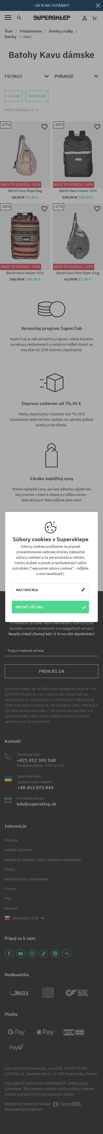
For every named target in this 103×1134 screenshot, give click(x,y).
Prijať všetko (29, 607)
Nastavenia (27, 589)
